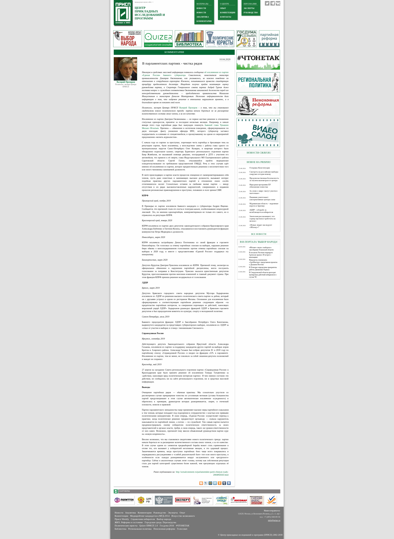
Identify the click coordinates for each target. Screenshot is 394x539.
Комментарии (145, 512)
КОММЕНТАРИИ (204, 21)
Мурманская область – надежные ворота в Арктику (263, 205)
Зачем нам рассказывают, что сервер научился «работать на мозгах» (262, 218)
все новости (258, 234)
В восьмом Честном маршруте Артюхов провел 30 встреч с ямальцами (261, 254)
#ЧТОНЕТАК (182, 525)
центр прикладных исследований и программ (150, 13)
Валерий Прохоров (188, 108)
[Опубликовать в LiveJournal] (206, 483)
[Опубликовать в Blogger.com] (201, 483)
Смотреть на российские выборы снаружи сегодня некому (263, 173)
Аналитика (130, 512)
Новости (119, 512)
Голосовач (182, 529)
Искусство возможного (183, 516)
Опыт (182, 512)
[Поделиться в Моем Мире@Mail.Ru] (210, 483)
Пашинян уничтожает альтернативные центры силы (262, 198)
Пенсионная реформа (164, 529)
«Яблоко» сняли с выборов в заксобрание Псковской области (261, 248)
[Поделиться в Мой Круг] (215, 483)
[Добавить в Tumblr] (224, 483)
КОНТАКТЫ (225, 17)
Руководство (251, 13)
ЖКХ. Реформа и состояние (129, 522)
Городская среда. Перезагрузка (160, 522)
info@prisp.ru (274, 520)
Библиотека (120, 529)
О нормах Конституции (259, 168)
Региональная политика (140, 529)
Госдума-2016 (167, 525)
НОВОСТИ (201, 8)
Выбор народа (164, 519)
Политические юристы (126, 525)
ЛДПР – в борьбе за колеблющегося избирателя (261, 211)
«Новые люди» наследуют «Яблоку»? (260, 226)
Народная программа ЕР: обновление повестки (260, 186)
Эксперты (173, 512)
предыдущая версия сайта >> (144, 2)
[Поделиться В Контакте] (229, 483)
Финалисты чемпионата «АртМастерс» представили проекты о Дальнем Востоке (263, 262)
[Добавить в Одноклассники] (219, 483)
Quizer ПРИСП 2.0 (148, 525)
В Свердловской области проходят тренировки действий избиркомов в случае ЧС (262, 274)
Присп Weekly (122, 519)
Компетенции (121, 516)
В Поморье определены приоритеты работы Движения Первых (263, 268)
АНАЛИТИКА (203, 17)
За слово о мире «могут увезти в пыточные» (263, 192)
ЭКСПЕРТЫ (249, 8)
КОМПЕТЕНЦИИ (227, 13)
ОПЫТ (223, 8)
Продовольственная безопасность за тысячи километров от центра (264, 179)
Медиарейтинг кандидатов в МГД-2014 (150, 516)
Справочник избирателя (143, 519)
